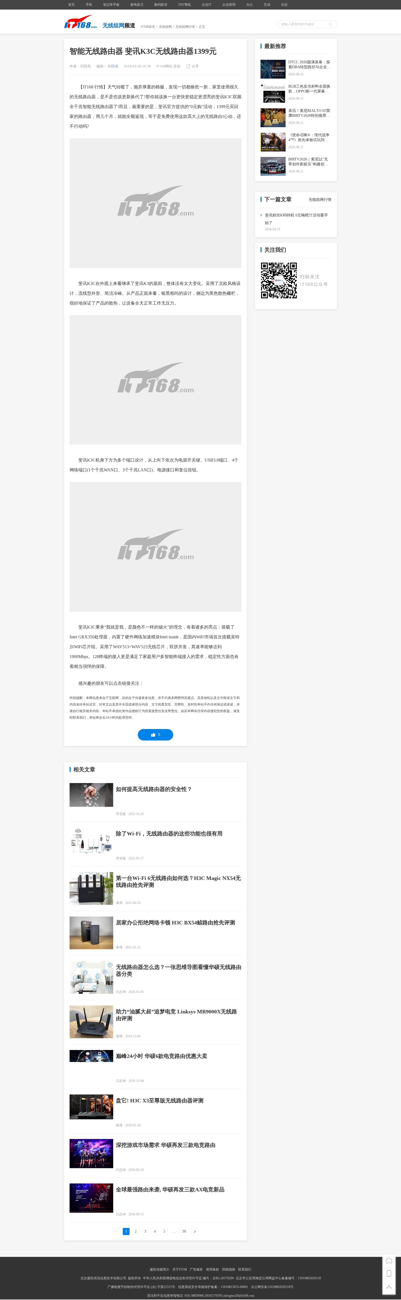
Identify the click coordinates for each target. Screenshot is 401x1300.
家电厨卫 (136, 5)
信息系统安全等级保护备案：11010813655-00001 (213, 1287)
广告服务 (196, 1269)
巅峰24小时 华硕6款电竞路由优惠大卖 (161, 1056)
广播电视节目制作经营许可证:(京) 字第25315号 (141, 1287)
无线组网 (165, 27)
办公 (249, 5)
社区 (284, 5)
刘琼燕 (112, 66)
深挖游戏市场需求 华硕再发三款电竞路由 (166, 1145)
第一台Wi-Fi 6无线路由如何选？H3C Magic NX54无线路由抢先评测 (178, 881)
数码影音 (160, 5)
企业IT (206, 5)
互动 (267, 5)
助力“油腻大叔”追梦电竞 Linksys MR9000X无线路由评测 (176, 1015)
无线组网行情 (185, 27)
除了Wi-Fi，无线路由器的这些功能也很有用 (169, 834)
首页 (71, 5)
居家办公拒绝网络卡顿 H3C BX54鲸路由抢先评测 (175, 923)
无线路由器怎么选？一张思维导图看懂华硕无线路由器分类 (178, 970)
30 (184, 1231)
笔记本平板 (111, 5)
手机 (89, 5)
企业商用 (228, 5)
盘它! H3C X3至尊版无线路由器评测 (160, 1100)
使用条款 (212, 1269)
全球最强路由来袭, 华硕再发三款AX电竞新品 (170, 1189)
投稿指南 (228, 1269)
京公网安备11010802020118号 (272, 1287)
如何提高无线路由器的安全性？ (154, 789)
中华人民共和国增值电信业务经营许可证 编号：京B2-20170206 (188, 1278)
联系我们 (244, 1269)
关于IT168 (179, 1269)
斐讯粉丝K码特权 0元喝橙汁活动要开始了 (296, 219)
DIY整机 (184, 5)
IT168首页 (148, 27)
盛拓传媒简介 (159, 1269)
